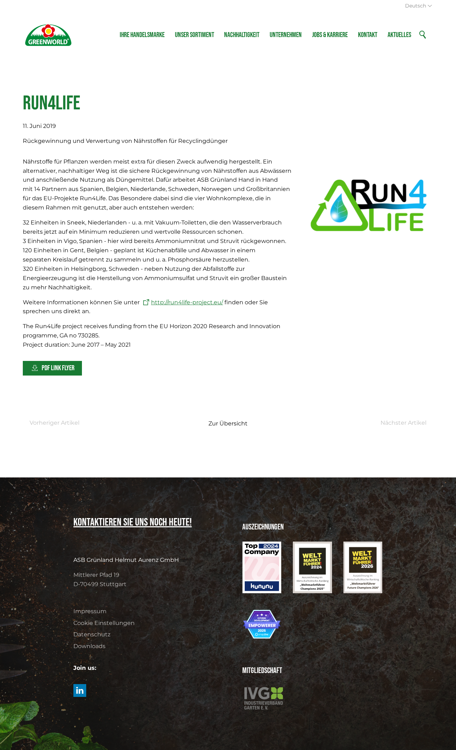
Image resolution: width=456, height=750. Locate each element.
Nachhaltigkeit (241, 35)
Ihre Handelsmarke (142, 35)
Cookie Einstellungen (104, 623)
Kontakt (367, 35)
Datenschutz (91, 634)
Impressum (90, 611)
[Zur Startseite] (48, 35)
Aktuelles (399, 35)
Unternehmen (286, 35)
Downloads (89, 646)
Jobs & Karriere (330, 35)
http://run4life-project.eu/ (187, 302)
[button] (79, 690)
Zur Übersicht (228, 423)
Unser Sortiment (194, 35)
